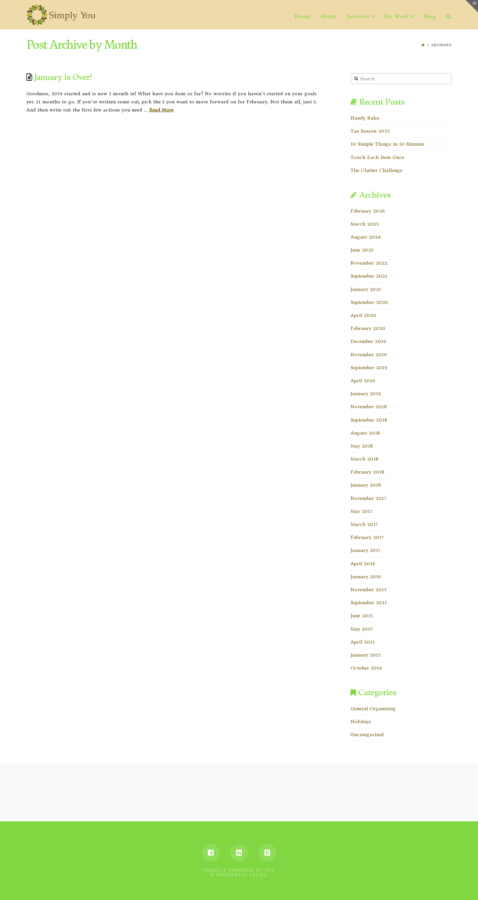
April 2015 (363, 642)
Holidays (361, 721)
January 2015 (365, 655)
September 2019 (369, 368)
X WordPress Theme (239, 875)
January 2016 (366, 577)
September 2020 (369, 302)
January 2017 (365, 550)
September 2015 (369, 603)
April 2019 (363, 381)
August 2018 (365, 433)
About (328, 16)
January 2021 (366, 289)
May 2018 (362, 446)
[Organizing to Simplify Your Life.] (61, 15)
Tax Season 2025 (370, 131)
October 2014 (366, 668)
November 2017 (368, 498)
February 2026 (368, 211)
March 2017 (364, 524)
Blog (430, 16)
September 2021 (369, 276)
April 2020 (363, 315)
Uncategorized (367, 734)
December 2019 (368, 341)
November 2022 (369, 263)
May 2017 (361, 511)
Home (303, 16)
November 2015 (368, 590)
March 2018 (364, 459)
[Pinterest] (267, 853)
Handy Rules (365, 118)
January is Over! (63, 77)
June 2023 (362, 250)
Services (358, 16)
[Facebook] (210, 853)
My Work (396, 16)
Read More (161, 110)
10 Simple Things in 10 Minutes (387, 144)
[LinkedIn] (239, 853)
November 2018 (369, 407)
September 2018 (369, 420)
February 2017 (367, 537)
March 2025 (364, 224)
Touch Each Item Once (377, 157)
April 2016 (363, 564)
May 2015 (361, 629)
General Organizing (373, 708)
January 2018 (366, 485)
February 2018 (367, 472)
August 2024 (366, 237)
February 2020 (368, 328)
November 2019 (369, 355)
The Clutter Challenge (376, 170)
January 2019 (366, 394)
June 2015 (362, 616)
